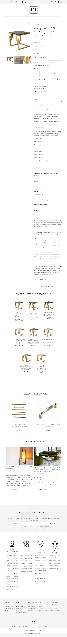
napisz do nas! (40, 258)
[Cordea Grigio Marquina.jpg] (10, 59)
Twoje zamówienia (32, 606)
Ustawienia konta (31, 608)
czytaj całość (14, 489)
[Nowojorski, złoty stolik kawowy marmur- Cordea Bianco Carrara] (48, 333)
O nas (40, 606)
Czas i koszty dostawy (56, 610)
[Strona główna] (33, 9)
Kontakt (41, 608)
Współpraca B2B (43, 610)
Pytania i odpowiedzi (21, 612)
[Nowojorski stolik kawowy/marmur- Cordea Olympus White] (19, 333)
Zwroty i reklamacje (20, 606)
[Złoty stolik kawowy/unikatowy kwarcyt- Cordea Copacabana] (33, 306)
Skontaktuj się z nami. (52, 201)
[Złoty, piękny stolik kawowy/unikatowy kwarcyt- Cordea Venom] (26, 359)
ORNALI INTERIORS (11, 589)
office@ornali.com (9, 606)
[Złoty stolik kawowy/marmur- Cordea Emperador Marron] (19, 306)
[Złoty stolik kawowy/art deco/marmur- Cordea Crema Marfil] (41, 359)
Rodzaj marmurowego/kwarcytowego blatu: (43, 65)
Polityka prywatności (20, 608)
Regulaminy (18, 610)
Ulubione (30, 610)
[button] (40, 91)
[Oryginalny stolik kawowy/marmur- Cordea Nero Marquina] (48, 306)
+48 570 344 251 (9, 608)
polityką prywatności (44, 526)
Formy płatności (54, 608)
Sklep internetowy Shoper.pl (33, 634)
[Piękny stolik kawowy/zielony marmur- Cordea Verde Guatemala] (34, 333)
